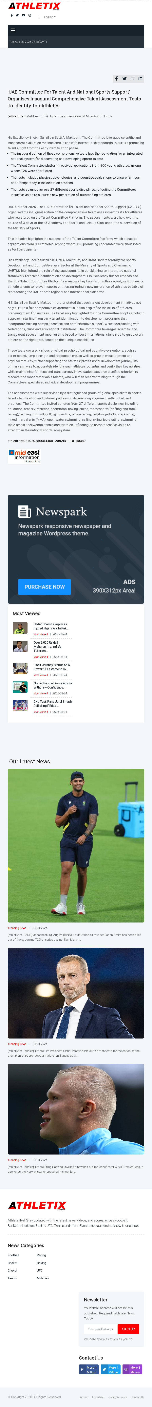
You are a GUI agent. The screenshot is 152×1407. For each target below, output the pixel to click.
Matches (43, 1278)
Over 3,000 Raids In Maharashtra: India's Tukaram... (47, 646)
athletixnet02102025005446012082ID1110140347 (47, 440)
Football (13, 1255)
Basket (12, 1263)
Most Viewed (41, 634)
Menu (13, 30)
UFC (40, 1270)
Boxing (41, 1263)
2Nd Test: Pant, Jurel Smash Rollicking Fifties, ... (53, 703)
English (48, 17)
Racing (41, 1255)
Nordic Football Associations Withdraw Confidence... (53, 685)
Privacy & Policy (117, 1397)
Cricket (12, 1270)
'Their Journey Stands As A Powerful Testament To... (52, 667)
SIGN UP (128, 1329)
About (84, 1397)
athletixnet (17, 116)
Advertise (98, 1397)
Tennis (12, 1278)
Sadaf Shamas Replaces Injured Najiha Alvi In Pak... (51, 626)
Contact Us (137, 1397)
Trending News (17, 928)
